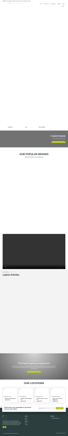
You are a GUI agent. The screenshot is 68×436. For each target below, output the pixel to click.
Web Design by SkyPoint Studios (60, 433)
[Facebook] (5, 427)
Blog (63, 3)
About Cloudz (46, 3)
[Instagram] (3, 427)
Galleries (59, 3)
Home (41, 3)
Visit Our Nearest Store (34, 41)
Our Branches (53, 3)
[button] (34, 53)
